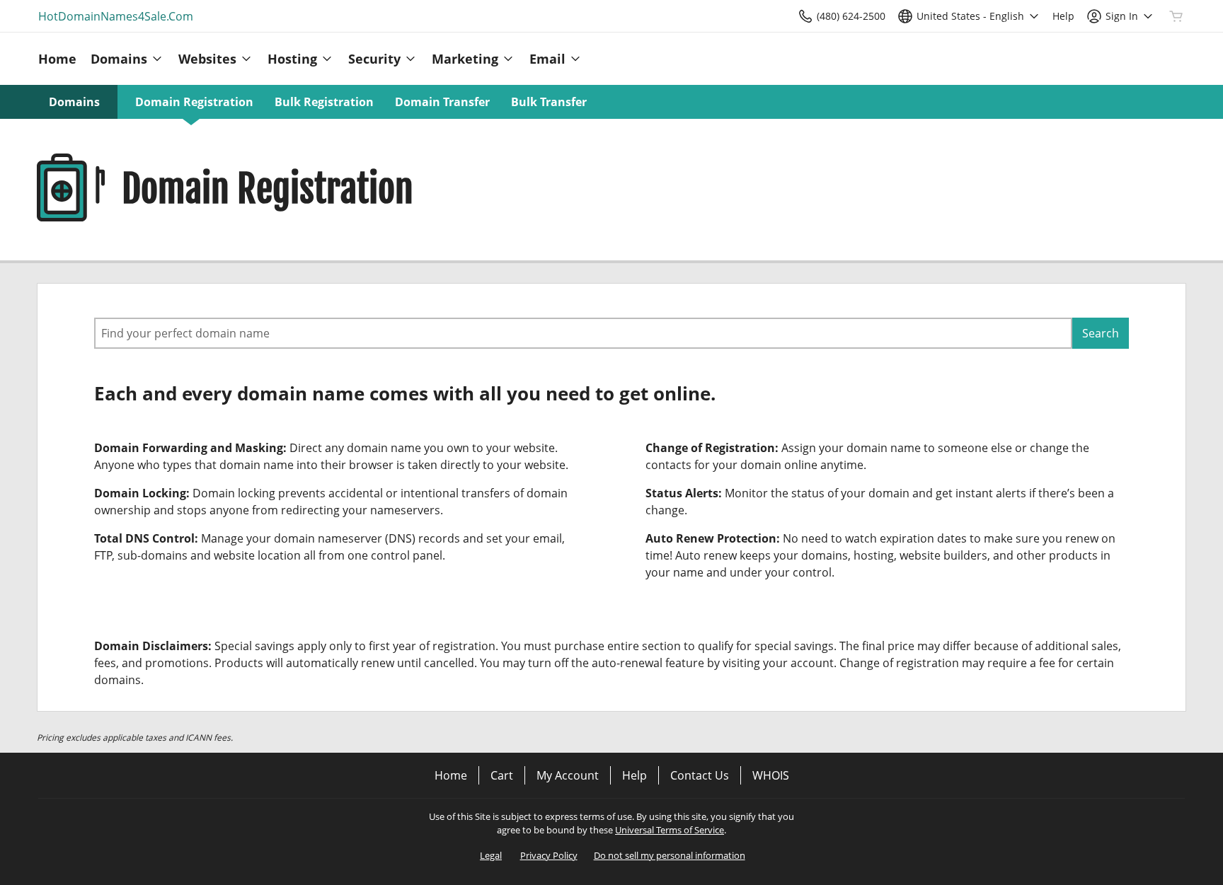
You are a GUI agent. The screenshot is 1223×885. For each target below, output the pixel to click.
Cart (501, 775)
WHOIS (770, 775)
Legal (491, 855)
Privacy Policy (549, 855)
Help (634, 775)
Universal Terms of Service (669, 829)
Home (451, 775)
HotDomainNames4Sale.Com (115, 16)
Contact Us (699, 775)
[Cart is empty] (1176, 16)
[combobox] (583, 333)
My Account (567, 775)
